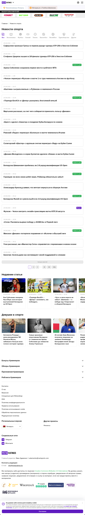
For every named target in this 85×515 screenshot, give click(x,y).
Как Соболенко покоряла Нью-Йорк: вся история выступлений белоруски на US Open (13, 301)
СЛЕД (54, 267)
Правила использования (10, 406)
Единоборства (64, 37)
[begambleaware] (56, 485)
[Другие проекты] (8, 2)
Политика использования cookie (13, 409)
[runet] (4, 485)
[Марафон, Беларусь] (69, 15)
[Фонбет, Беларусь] (8, 15)
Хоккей (27, 37)
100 (49, 267)
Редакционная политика (10, 416)
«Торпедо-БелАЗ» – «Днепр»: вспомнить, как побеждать (38, 300)
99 (44, 267)
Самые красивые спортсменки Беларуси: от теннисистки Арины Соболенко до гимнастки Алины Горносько (38, 339)
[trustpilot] (41, 485)
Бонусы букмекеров (11, 361)
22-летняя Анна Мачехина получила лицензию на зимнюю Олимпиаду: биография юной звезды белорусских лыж (65, 339)
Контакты (5, 386)
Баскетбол (43, 37)
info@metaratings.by (15, 465)
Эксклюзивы (11, 37)
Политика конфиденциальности (13, 402)
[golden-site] (13, 485)
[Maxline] (53, 15)
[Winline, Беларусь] (38, 15)
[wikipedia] (26, 485)
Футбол (20, 37)
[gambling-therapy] (70, 485)
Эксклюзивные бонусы (15, 8)
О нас (4, 389)
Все (3, 37)
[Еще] (82, 2)
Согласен (42, 511)
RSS (3, 399)
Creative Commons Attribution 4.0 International (51, 471)
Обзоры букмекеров (11, 366)
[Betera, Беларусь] (23, 15)
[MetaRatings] (9, 453)
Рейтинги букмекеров (11, 377)
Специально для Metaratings (12, 396)
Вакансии (5, 393)
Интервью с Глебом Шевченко (44, 8)
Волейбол (53, 37)
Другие (73, 37)
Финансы (47, 425)
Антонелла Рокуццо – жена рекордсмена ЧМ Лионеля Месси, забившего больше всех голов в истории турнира (13, 339)
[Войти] (78, 2)
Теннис (35, 37)
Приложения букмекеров (13, 372)
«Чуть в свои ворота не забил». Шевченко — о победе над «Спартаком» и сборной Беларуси (64, 301)
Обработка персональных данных (14, 412)
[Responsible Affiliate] (10, 492)
